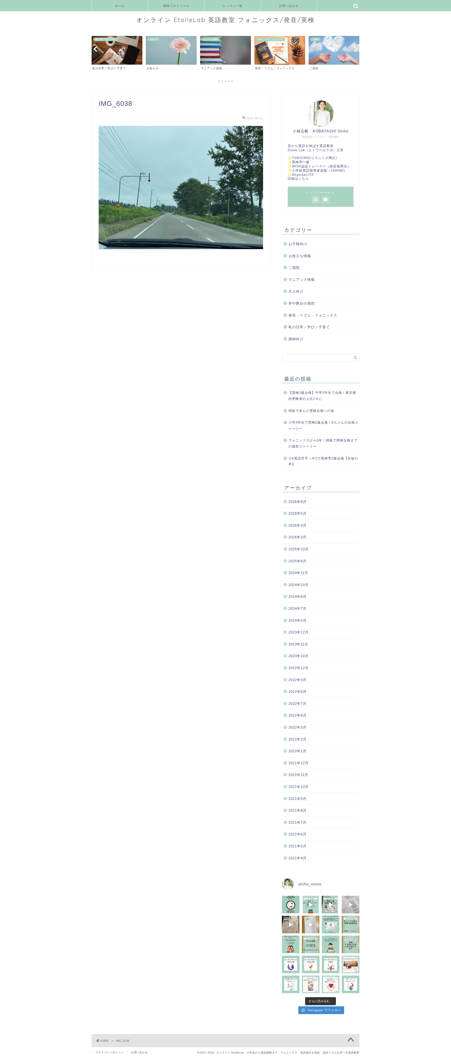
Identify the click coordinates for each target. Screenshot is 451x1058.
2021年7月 (297, 822)
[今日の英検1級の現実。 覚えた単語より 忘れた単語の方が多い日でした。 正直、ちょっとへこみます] (310, 944)
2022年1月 (297, 751)
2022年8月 (297, 692)
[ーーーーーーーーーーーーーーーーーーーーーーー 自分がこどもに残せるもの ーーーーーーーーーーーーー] (310, 984)
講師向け (295, 339)
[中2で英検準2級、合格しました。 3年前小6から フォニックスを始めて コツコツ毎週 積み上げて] (330, 944)
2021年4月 (297, 858)
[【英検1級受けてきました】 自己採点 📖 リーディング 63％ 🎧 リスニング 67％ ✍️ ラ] (290, 924)
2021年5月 (297, 846)
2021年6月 (297, 834)
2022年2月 (297, 739)
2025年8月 (297, 561)
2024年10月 (298, 585)
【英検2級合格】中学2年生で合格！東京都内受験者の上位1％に (322, 396)
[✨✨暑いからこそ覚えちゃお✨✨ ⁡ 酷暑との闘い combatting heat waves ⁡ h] (350, 984)
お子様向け (297, 244)
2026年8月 (297, 502)
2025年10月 (298, 549)
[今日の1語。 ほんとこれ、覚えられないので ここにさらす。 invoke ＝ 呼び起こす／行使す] (310, 924)
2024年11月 (298, 573)
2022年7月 (297, 704)
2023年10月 (298, 656)
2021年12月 (298, 763)
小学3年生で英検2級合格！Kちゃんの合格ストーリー (323, 425)
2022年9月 (297, 680)
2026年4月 (297, 525)
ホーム (120, 6)
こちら (303, 178)
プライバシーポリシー (109, 1052)
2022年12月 (298, 668)
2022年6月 (297, 715)
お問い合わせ (289, 6)
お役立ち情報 (299, 256)
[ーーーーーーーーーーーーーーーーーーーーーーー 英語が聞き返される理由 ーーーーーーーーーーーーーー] (290, 984)
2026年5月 (297, 513)
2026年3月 (297, 537)
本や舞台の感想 (301, 303)
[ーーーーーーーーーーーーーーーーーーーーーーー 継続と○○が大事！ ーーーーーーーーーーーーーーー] (330, 984)
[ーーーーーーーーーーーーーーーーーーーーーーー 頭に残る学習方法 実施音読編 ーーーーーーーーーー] (310, 964)
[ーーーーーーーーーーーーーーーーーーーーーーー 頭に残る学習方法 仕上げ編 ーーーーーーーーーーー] (290, 964)
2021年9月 (297, 799)
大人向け (295, 291)
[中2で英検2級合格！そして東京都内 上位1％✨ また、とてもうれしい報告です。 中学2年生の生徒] (290, 904)
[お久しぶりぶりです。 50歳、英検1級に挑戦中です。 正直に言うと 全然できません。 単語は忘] (350, 944)
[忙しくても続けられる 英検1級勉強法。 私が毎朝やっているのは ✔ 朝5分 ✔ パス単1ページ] (350, 924)
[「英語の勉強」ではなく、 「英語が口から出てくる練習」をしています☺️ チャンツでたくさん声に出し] (350, 904)
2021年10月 (298, 787)
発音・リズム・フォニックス (312, 315)
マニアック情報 (301, 280)
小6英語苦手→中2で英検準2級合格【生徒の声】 (323, 461)
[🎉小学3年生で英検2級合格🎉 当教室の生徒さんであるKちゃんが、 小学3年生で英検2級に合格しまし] (330, 924)
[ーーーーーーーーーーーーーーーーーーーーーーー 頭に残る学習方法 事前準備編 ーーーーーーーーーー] (330, 964)
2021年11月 (298, 775)
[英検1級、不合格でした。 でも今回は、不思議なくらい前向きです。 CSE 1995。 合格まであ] (330, 904)
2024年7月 (297, 608)
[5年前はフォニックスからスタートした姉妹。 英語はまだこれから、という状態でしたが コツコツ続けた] (290, 944)
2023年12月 (298, 632)
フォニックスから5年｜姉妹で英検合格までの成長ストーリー (323, 443)
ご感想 (294, 268)
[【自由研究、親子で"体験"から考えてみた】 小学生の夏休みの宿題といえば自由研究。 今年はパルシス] (310, 904)
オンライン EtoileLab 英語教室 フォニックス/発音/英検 (225, 19)
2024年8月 (297, 597)
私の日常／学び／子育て (309, 327)
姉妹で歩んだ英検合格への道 (311, 411)
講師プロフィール (176, 6)
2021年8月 (297, 810)
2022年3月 (297, 727)
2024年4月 (297, 620)
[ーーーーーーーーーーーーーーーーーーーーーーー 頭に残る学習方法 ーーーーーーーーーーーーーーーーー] (350, 964)
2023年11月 (298, 644)
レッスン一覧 (233, 6)
